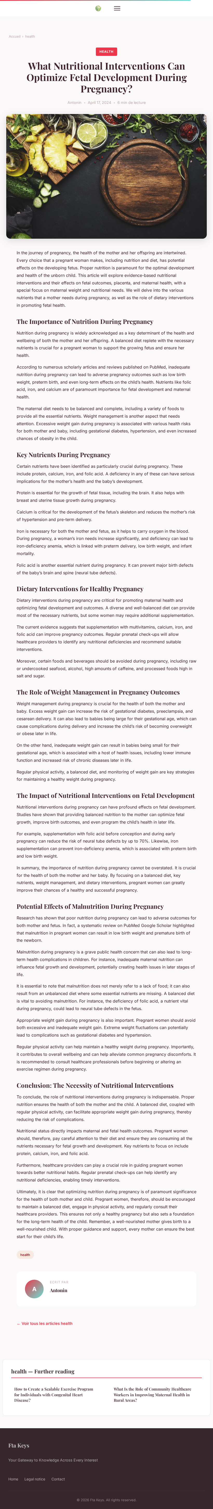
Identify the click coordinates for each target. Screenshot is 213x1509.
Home (13, 1479)
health (30, 36)
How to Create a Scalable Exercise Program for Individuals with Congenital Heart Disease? (53, 1394)
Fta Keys (18, 1445)
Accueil (15, 36)
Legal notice (34, 1479)
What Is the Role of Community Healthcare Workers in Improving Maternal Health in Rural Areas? (152, 1394)
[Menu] (117, 8)
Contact (58, 1479)
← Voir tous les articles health (44, 1323)
